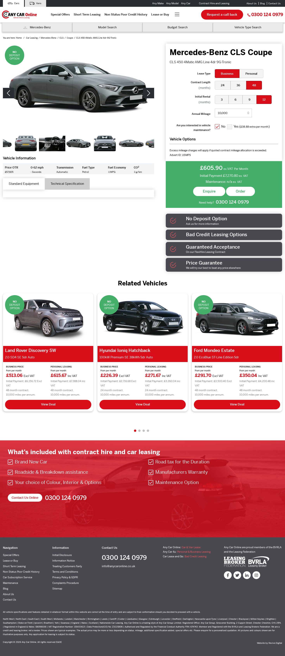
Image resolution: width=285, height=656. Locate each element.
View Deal (48, 404)
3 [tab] (143, 431)
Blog (262, 3)
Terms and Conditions (65, 571)
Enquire (209, 191)
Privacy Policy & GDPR (65, 577)
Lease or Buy (160, 14)
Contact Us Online (25, 498)
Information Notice (63, 560)
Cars (16, 3)
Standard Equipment (24, 184)
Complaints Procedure (65, 583)
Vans (38, 3)
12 (264, 99)
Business (227, 73)
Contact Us (274, 3)
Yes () (252, 126)
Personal (251, 73)
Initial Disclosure (62, 555)
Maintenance (10, 583)
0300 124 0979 (267, 14)
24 (223, 85)
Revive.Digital (275, 643)
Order (240, 191)
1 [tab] (135, 431)
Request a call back (222, 14)
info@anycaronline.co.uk (118, 566)
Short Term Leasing (87, 14)
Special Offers (60, 14)
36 (238, 85)
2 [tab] (139, 431)
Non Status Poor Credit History (125, 14)
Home (19, 37)
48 (254, 85)
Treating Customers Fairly (67, 566)
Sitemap (57, 588)
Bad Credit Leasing (195, 556)
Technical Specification (67, 184)
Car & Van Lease (191, 547)
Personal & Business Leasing (194, 551)
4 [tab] (148, 431)
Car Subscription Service (17, 577)
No (223, 126)
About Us (251, 3)
